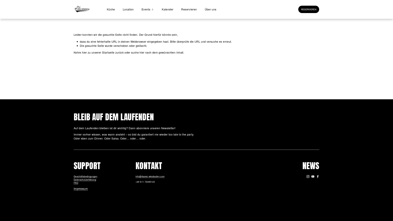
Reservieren (189, 9)
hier (84, 52)
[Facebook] (317, 176)
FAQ (76, 182)
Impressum (81, 188)
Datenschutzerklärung (85, 179)
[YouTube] (312, 176)
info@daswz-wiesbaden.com (150, 176)
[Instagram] (307, 176)
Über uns (210, 9)
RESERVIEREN (308, 9)
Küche (111, 9)
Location (128, 9)
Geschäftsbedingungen (85, 176)
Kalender (167, 9)
